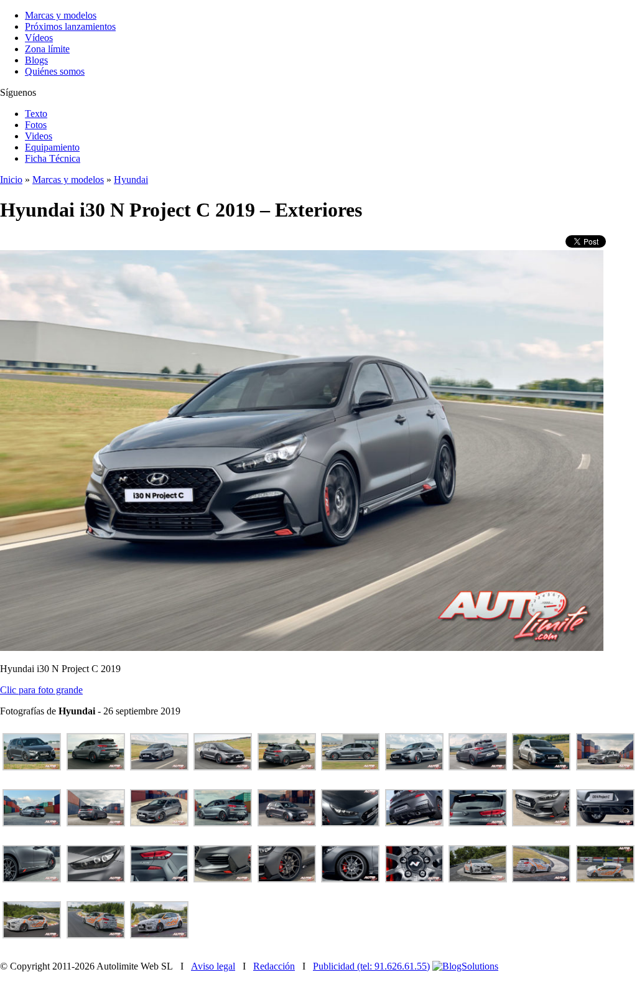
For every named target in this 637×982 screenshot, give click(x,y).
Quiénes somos (55, 71)
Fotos (36, 124)
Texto (36, 113)
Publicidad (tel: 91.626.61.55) (371, 966)
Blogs (36, 60)
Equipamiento (52, 147)
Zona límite (47, 49)
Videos (38, 136)
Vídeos (39, 37)
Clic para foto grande (41, 690)
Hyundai (131, 179)
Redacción (274, 966)
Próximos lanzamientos (70, 26)
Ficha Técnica (52, 158)
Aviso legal (213, 966)
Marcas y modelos (60, 15)
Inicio (11, 179)
